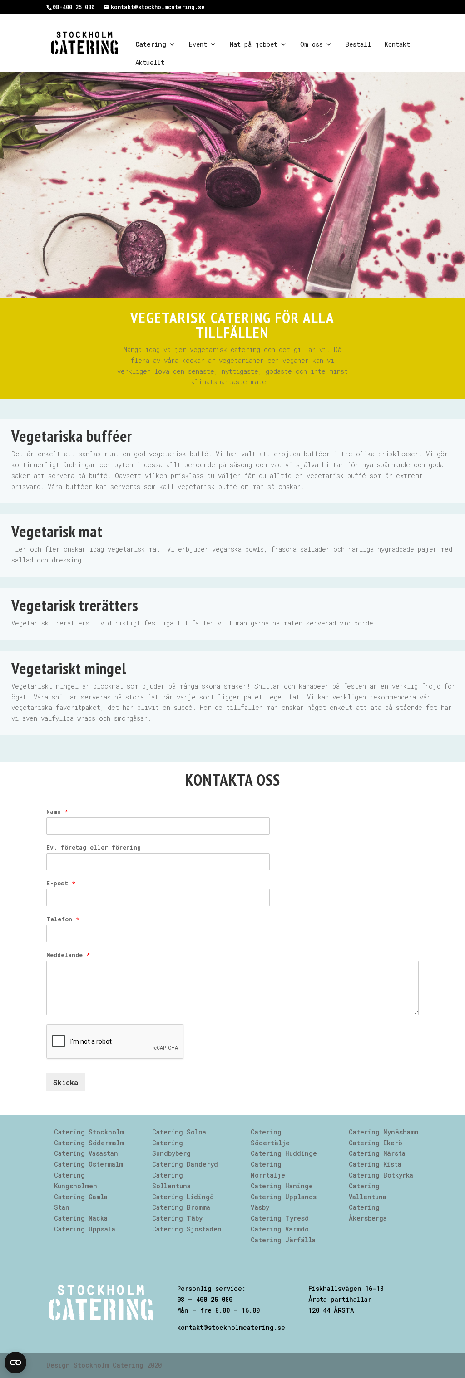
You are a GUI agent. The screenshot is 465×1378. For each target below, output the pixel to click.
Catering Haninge (282, 1186)
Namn (57, 812)
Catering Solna (179, 1132)
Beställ (358, 44)
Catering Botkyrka (381, 1175)
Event (198, 44)
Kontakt (397, 44)
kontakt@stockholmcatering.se (231, 1327)
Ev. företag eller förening (93, 847)
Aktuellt (149, 62)
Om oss (311, 44)
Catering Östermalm (88, 1164)
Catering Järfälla (283, 1240)
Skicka (65, 1082)
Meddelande (68, 955)
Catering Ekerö (375, 1143)
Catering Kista (375, 1164)
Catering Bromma (181, 1207)
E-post (60, 883)
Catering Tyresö (280, 1218)
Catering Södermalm (89, 1143)
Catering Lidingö (183, 1196)
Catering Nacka (81, 1218)
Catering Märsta (377, 1153)
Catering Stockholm (89, 1132)
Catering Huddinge (284, 1153)
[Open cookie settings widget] (15, 1362)
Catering (150, 44)
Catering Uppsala (84, 1229)
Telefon (62, 919)
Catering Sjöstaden (187, 1229)
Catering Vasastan (86, 1153)
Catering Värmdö (280, 1229)
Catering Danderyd (185, 1164)
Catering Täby (177, 1218)
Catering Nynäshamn (384, 1132)
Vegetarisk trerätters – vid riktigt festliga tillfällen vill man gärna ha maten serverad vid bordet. (196, 623)
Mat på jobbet (253, 44)
